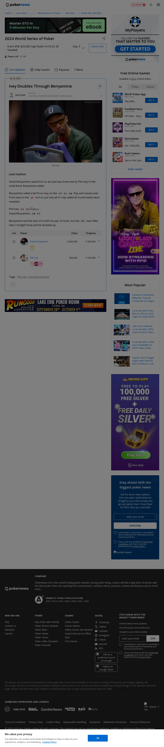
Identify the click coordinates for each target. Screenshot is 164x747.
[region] (82, 738)
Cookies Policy (49, 742)
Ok (97, 738)
